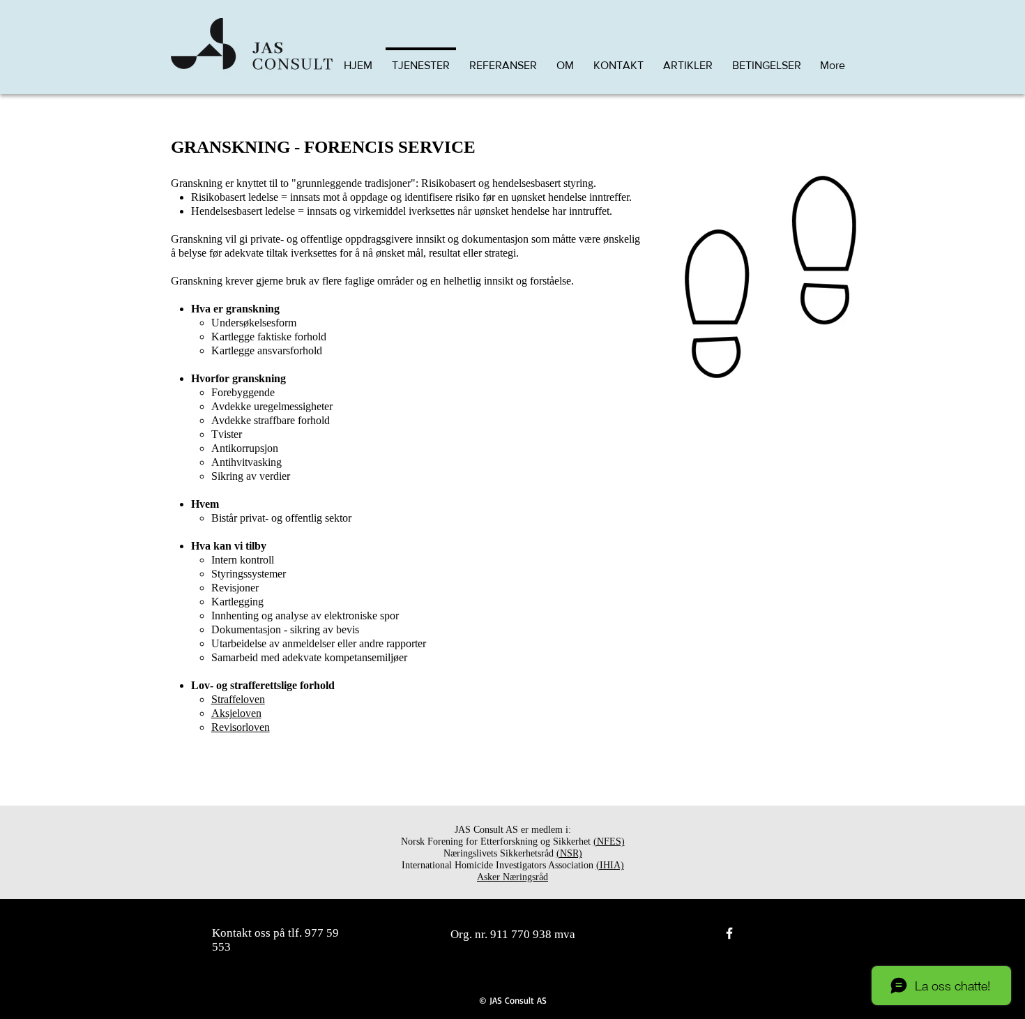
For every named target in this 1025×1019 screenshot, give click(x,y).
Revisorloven (240, 727)
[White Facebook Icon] (729, 933)
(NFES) (609, 841)
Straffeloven (238, 699)
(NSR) (569, 853)
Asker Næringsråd (512, 877)
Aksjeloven (236, 713)
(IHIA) (610, 865)
